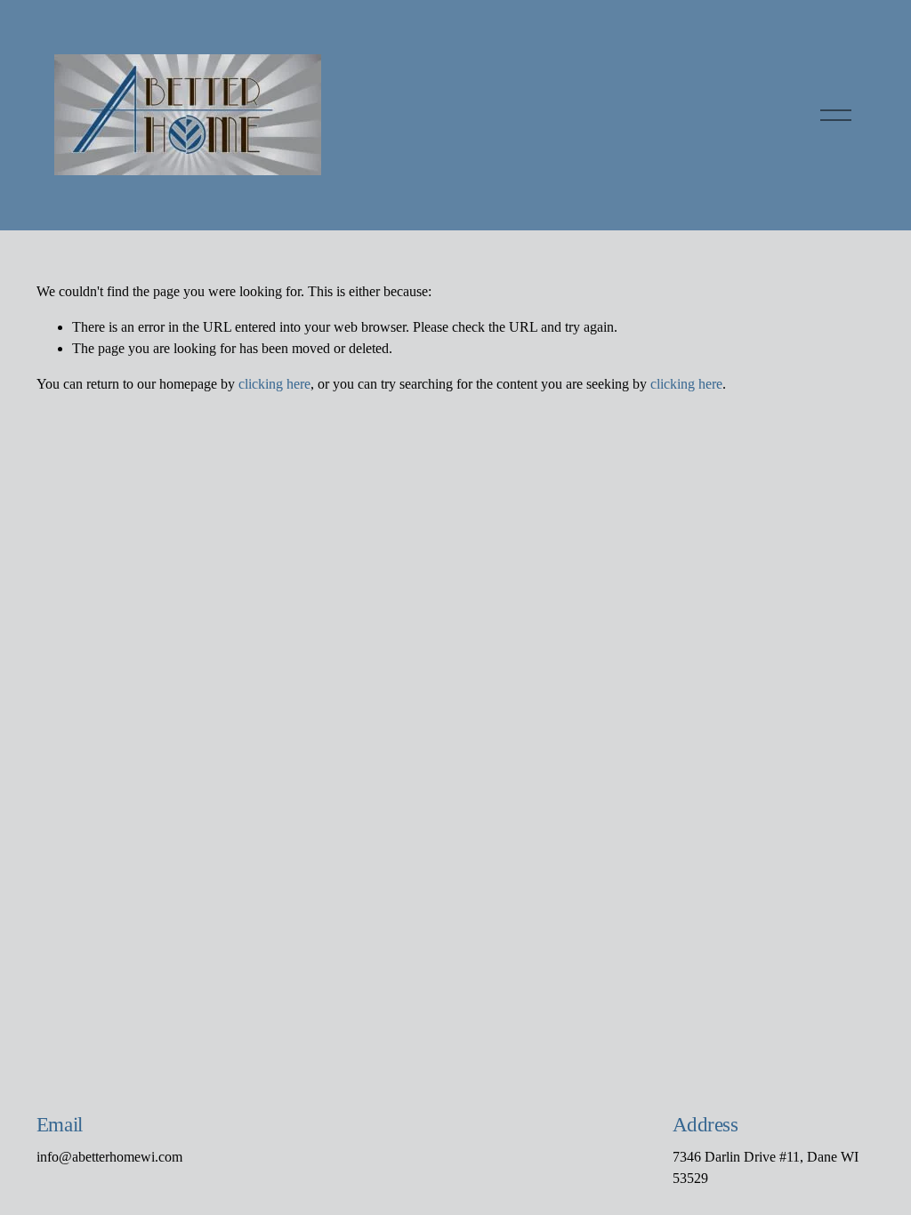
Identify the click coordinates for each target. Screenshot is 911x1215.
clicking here (274, 383)
